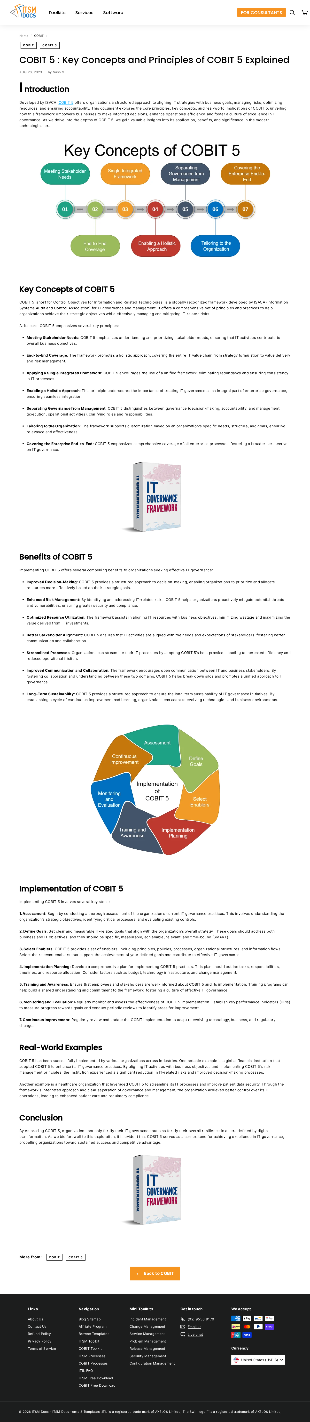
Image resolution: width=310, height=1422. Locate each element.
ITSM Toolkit (89, 1341)
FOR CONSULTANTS (261, 12)
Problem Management (148, 1341)
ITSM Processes (92, 1356)
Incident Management (148, 1319)
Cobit (28, 45)
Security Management (148, 1356)
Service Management (147, 1334)
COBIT (39, 36)
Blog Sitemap (90, 1319)
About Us (35, 1319)
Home (23, 36)
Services (84, 12)
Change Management (147, 1326)
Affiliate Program (93, 1326)
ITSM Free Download (96, 1378)
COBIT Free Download (97, 1385)
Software (113, 12)
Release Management (147, 1348)
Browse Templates (94, 1334)
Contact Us (37, 1326)
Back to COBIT (158, 1273)
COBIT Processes (93, 1363)
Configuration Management (152, 1363)
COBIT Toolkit (90, 1348)
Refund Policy (39, 1334)
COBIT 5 (49, 45)
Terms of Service (42, 1348)
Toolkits (57, 12)
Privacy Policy (39, 1341)
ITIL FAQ (86, 1370)
